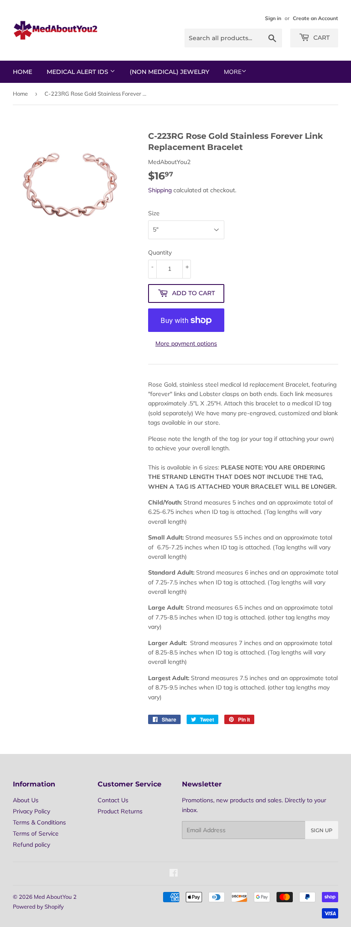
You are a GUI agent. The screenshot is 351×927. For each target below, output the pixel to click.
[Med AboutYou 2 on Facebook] (173, 874)
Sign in (273, 18)
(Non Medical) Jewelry (169, 72)
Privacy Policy (31, 811)
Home (22, 72)
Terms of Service (36, 833)
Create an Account (315, 18)
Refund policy (31, 844)
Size (154, 213)
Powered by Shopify (38, 906)
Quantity (160, 252)
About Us (26, 800)
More (232, 72)
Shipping (160, 190)
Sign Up (322, 830)
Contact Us (113, 800)
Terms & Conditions (39, 822)
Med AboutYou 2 (55, 896)
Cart (321, 37)
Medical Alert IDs (78, 72)
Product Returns (120, 811)
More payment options (186, 343)
